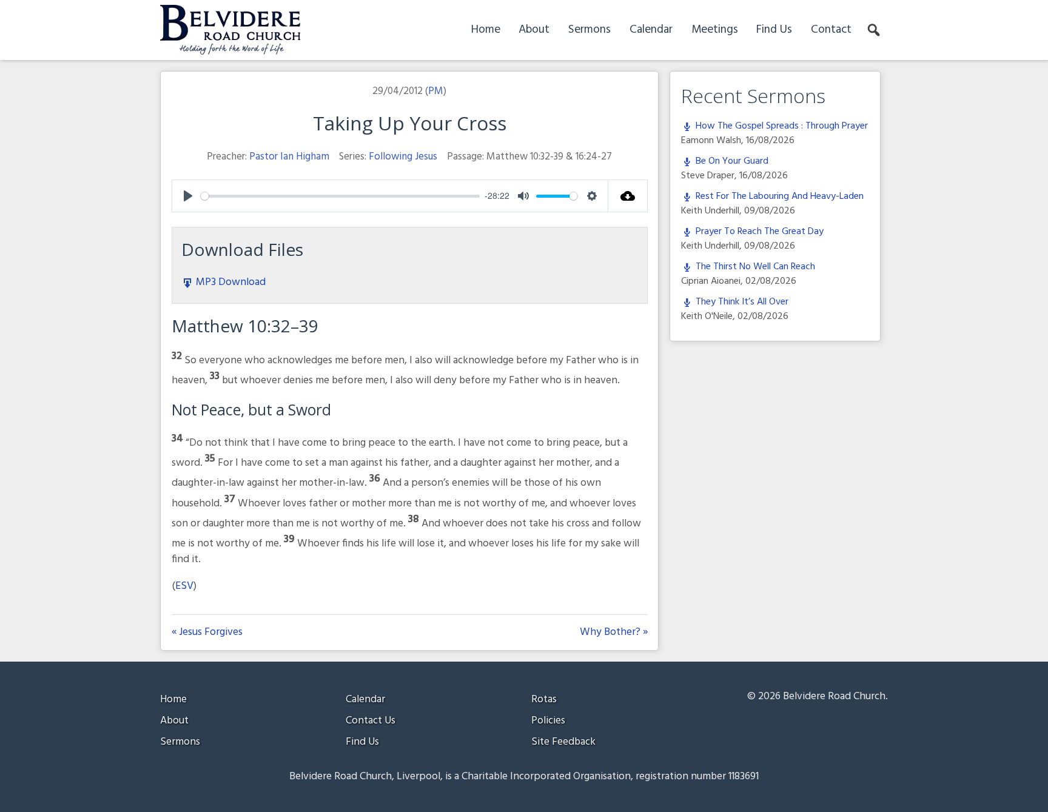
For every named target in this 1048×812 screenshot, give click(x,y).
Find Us (774, 30)
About (534, 30)
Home (485, 30)
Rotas (544, 699)
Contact (831, 30)
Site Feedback (563, 742)
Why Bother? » (614, 632)
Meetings (714, 30)
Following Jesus (403, 157)
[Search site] (874, 30)
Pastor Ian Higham (289, 157)
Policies (548, 721)
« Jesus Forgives (207, 632)
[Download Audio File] (628, 196)
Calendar (651, 30)
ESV (184, 586)
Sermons (589, 30)
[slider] (340, 196)
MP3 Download (229, 282)
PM (435, 91)
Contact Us (370, 721)
